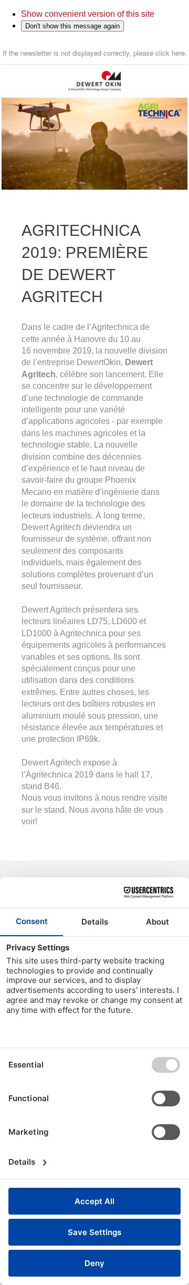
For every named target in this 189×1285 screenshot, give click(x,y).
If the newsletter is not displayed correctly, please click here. (95, 53)
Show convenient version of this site (87, 13)
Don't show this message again (72, 26)
